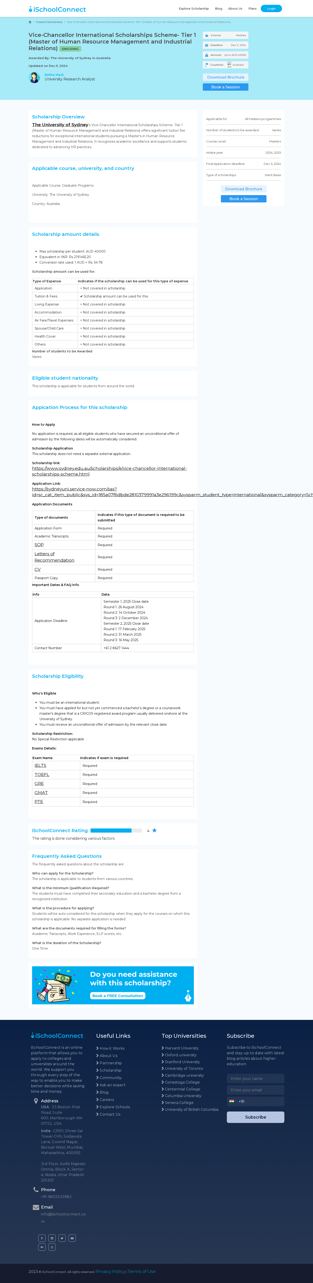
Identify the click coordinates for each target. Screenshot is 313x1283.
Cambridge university (184, 1075)
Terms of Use (141, 1271)
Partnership (110, 1063)
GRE (39, 783)
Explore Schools (114, 1107)
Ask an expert (112, 1085)
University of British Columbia (191, 1109)
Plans (252, 8)
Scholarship (110, 1070)
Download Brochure (225, 77)
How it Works (111, 1048)
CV (38, 569)
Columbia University (182, 1096)
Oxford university (180, 1055)
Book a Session (225, 87)
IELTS (40, 765)
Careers (106, 1100)
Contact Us (109, 1114)
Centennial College (182, 1089)
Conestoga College (182, 1082)
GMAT (41, 792)
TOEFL (42, 774)
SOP (39, 544)
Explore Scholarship (194, 8)
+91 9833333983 (56, 1197)
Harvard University (181, 1048)
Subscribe (255, 1117)
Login (271, 8)
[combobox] (233, 1101)
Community (110, 1078)
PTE (39, 801)
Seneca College (179, 1102)
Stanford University (182, 1062)
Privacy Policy (110, 1271)
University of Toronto (183, 1068)
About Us (235, 8)
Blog (218, 8)
